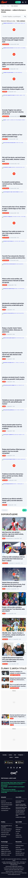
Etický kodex (24, 872)
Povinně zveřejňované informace (14, 874)
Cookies (21, 869)
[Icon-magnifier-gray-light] (25, 16)
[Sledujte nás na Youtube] (20, 768)
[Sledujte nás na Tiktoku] (17, 768)
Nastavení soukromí (9, 871)
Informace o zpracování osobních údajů (11, 869)
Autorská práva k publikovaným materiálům (14, 866)
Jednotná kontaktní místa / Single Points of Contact (11, 872)
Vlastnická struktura (18, 871)
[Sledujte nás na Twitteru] (14, 768)
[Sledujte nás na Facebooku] (8, 768)
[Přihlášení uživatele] (22, 2)
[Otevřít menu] (25, 2)
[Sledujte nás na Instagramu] (11, 768)
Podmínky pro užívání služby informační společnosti (14, 868)
